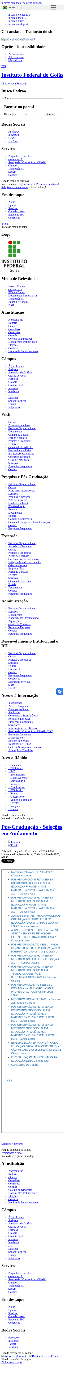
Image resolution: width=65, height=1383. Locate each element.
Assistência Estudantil (20, 546)
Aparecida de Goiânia (20, 372)
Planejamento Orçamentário (23, 617)
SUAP (12, 171)
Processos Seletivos (47, 184)
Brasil (12, 7)
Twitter (12, 1343)
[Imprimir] (14, 842)
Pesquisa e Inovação (19, 496)
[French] (14, 38)
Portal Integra (17, 787)
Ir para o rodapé (18, 24)
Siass (11, 684)
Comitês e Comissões (20, 518)
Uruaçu (12, 403)
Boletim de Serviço (18, 740)
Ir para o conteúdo (19, 14)
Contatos (13, 348)
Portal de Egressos (18, 571)
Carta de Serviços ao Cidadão (24, 747)
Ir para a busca (17, 20)
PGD (11, 304)
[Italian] (23, 38)
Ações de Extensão (18, 555)
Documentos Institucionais (22, 295)
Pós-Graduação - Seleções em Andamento (31, 830)
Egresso (12, 205)
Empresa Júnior (16, 568)
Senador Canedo (17, 400)
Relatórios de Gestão (19, 743)
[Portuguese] (3, 38)
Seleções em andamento (14, 187)
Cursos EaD (15, 289)
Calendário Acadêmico (20, 447)
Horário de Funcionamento (23, 351)
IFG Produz (16, 790)
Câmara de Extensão (19, 581)
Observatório (17, 796)
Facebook (13, 1337)
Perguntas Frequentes (20, 466)
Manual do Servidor (19, 681)
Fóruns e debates (17, 437)
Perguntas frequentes (19, 156)
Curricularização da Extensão (24, 559)
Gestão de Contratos (19, 624)
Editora (14, 793)
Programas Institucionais (21, 490)
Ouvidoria (13, 165)
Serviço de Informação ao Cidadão (27, 162)
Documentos (15, 431)
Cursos (12, 422)
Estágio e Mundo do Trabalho (24, 562)
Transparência (16, 168)
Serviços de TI (18, 780)
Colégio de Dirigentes (20, 338)
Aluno (11, 201)
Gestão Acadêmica (18, 459)
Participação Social (18, 709)
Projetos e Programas (19, 440)
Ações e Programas (18, 706)
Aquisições (14, 621)
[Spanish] (28, 38)
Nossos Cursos (16, 286)
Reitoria (12, 322)
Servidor (13, 208)
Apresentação (15, 319)
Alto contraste (16, 57)
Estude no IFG (16, 214)
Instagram (13, 1340)
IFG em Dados (16, 292)
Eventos (12, 509)
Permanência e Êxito (19, 450)
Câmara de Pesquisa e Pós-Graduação (29, 522)
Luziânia (13, 397)
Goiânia (12, 381)
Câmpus (12, 326)
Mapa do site (15, 60)
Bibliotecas (16, 768)
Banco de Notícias (18, 301)
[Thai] (33, 38)
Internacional (17, 774)
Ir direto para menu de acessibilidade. (21, 2)
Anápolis (13, 369)
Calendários (16, 765)
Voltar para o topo (11, 1152)
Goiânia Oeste (16, 385)
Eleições (13, 344)
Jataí (10, 394)
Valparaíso (14, 407)
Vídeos (14, 809)
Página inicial (26, 184)
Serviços (13, 463)
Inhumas (13, 388)
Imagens (15, 806)
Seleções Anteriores (12, 1143)
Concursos (14, 217)
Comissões (14, 332)
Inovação (15, 784)
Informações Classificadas (22, 728)
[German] (18, 38)
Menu (4, 223)
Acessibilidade (16, 54)
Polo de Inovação (17, 499)
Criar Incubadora (17, 565)
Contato (12, 174)
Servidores (14, 724)
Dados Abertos (16, 737)
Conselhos (14, 329)
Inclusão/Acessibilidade (21, 453)
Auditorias (14, 712)
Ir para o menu (17, 17)
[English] (9, 38)
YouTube (13, 1347)
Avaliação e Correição (20, 750)
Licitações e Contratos (20, 721)
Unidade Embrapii (18, 503)
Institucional (15, 702)
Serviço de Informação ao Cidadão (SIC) (30, 731)
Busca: (8, 114)
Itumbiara (13, 391)
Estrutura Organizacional (22, 428)
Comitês (12, 335)
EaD (12, 771)
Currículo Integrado (19, 456)
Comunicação (15, 159)
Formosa (13, 378)
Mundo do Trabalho (21, 799)
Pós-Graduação (16, 506)
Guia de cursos (16, 211)
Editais (12, 444)
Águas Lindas (16, 366)
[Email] (13, 845)
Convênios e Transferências (23, 715)
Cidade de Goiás (17, 375)
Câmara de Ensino (18, 434)
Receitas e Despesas (19, 627)
